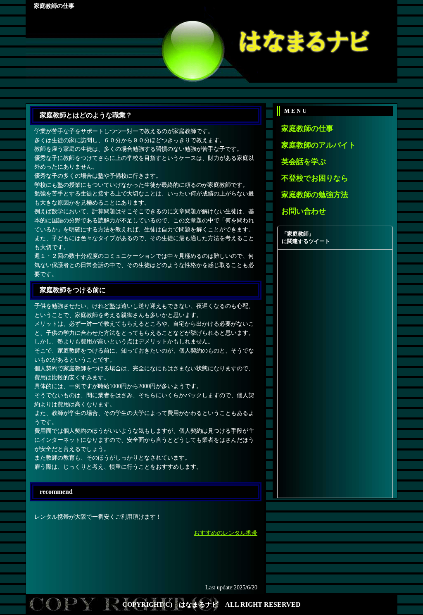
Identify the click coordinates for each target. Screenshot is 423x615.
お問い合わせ (303, 211)
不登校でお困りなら (314, 178)
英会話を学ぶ (303, 161)
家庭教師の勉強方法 (314, 195)
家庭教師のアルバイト (318, 145)
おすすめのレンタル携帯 (225, 532)
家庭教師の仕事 (307, 128)
